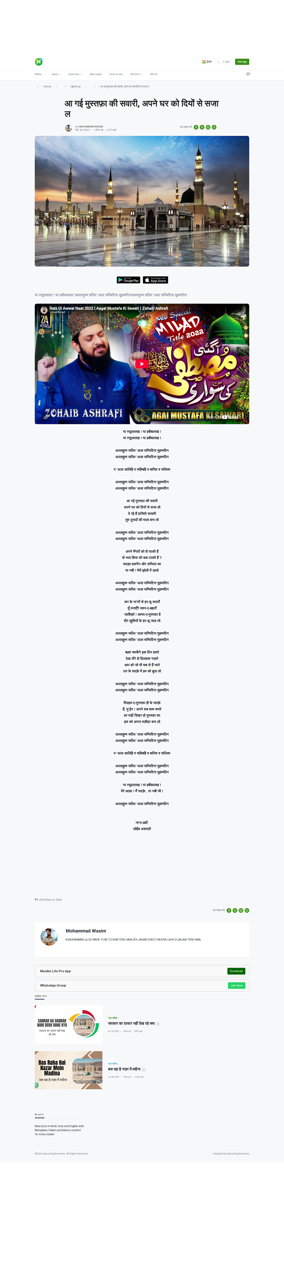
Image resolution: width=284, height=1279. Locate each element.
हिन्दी (208, 61)
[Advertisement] (116, 27)
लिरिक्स (38, 74)
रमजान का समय (116, 74)
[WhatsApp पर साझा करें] (214, 127)
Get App (242, 61)
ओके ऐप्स (153, 74)
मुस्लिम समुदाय (96, 74)
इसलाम (55, 74)
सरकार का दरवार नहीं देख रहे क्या (131, 1023)
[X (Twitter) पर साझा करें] (202, 127)
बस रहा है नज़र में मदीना (124, 1069)
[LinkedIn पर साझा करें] (208, 127)
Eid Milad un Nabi (50, 899)
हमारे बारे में (134, 74)
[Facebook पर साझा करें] (196, 127)
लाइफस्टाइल (73, 74)
